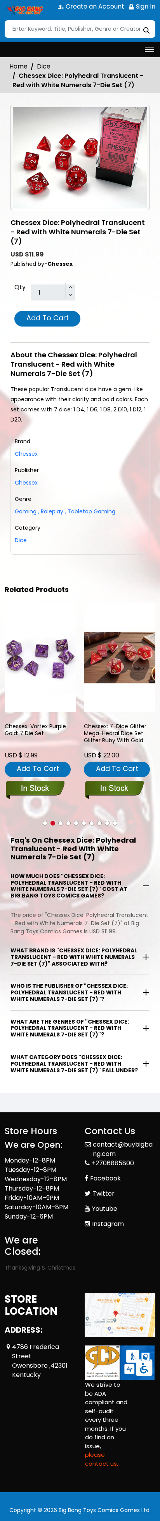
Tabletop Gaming (90, 511)
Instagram (108, 1223)
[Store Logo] (24, 10)
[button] (45, 823)
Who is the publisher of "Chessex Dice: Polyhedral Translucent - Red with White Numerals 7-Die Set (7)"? (69, 992)
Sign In (144, 6)
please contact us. (101, 1459)
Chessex (26, 483)
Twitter (103, 1193)
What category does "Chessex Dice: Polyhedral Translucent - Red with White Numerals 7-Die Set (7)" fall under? (74, 1063)
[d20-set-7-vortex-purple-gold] (40, 657)
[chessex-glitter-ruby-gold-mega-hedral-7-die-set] (119, 657)
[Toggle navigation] (149, 49)
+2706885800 (113, 1163)
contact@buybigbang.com (123, 1149)
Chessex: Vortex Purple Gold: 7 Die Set (35, 730)
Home (18, 66)
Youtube (104, 1208)
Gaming (26, 511)
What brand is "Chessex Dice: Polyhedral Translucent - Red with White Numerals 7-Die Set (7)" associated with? (73, 957)
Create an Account (94, 6)
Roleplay (50, 511)
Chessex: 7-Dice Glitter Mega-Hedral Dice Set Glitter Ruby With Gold (115, 733)
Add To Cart (47, 318)
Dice (43, 66)
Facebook (105, 1178)
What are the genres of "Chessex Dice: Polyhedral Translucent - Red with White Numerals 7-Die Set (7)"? (69, 1028)
